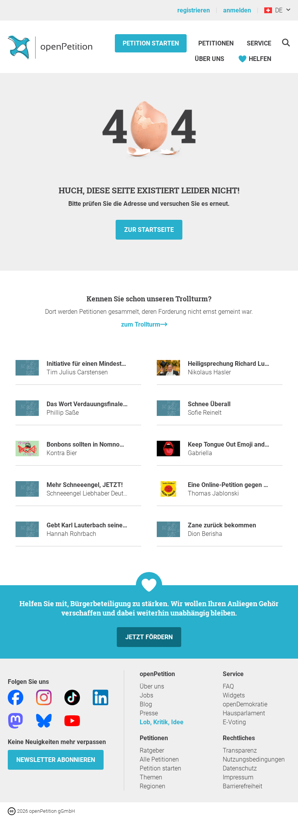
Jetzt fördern (149, 637)
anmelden (237, 10)
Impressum (238, 777)
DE (277, 10)
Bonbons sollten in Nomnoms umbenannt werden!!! (118, 444)
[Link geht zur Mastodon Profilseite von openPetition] (15, 720)
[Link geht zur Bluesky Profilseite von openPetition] (44, 720)
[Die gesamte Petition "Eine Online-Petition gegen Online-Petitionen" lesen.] (168, 492)
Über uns (152, 686)
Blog (146, 704)
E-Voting (234, 722)
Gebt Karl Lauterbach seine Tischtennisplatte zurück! (120, 525)
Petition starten (151, 43)
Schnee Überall (209, 404)
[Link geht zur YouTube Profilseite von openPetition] (72, 720)
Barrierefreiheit (242, 786)
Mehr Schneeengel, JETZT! (85, 485)
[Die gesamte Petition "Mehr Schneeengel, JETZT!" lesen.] (27, 492)
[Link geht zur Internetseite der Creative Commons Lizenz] (12, 810)
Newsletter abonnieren (55, 759)
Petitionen (216, 43)
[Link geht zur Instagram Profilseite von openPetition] (44, 697)
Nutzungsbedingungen (254, 759)
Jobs (146, 695)
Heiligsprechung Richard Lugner (232, 363)
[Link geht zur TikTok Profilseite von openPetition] (72, 697)
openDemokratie (245, 704)
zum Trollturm (140, 324)
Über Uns (209, 59)
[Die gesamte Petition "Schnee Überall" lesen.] (168, 411)
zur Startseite (149, 229)
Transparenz (240, 750)
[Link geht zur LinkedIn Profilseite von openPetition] (100, 697)
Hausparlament (244, 713)
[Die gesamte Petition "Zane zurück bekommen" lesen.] (168, 532)
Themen (151, 777)
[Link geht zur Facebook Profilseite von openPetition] (15, 697)
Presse (149, 713)
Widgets (234, 695)
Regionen (152, 786)
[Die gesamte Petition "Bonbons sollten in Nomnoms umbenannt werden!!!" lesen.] (27, 452)
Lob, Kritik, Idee (162, 722)
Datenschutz (240, 768)
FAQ (228, 686)
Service (259, 43)
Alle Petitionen (159, 759)
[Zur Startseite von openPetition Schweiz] (51, 47)
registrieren (193, 10)
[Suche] (286, 42)
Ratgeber (152, 750)
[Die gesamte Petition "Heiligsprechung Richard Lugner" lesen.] (168, 371)
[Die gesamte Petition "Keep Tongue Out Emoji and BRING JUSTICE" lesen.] (168, 452)
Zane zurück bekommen (222, 525)
